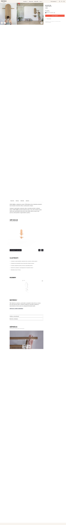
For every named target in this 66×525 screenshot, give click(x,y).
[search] (60, 1)
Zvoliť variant (55, 15)
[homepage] (4, 1)
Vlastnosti (12, 200)
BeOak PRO (36, 1)
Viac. (54, 12)
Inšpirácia (27, 200)
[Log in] (62, 1)
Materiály (22, 200)
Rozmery (17, 200)
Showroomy (31, 1)
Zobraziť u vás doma (16, 250)
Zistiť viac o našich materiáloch (16, 308)
